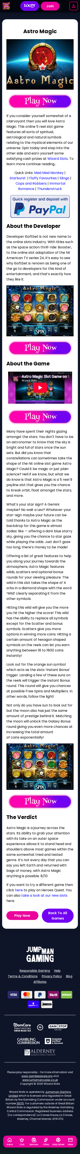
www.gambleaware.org (37, 1076)
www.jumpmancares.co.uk (40, 1080)
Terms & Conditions (23, 976)
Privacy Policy (52, 976)
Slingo (64, 178)
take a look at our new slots (44, 895)
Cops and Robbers (31, 183)
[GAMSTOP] (57, 1027)
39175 (20, 1103)
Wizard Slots (57, 158)
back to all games (57, 916)
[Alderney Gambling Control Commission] (40, 1052)
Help (57, 971)
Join (50, 6)
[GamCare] (22, 1027)
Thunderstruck (49, 188)
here (19, 890)
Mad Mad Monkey (49, 172)
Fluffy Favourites (43, 178)
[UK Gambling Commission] (28, 1041)
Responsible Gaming (35, 971)
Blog (69, 976)
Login (29, 6)
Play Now (22, 915)
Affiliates (40, 982)
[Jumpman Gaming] (40, 960)
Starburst (18, 178)
